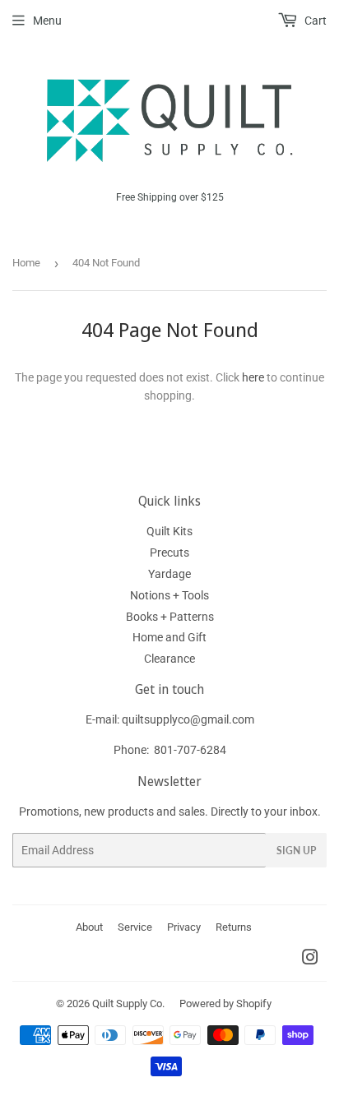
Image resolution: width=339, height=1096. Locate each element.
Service (135, 927)
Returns (234, 927)
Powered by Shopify (225, 1003)
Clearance (169, 658)
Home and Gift (169, 637)
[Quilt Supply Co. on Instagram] (310, 959)
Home (26, 263)
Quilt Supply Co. (128, 1003)
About (89, 927)
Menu (47, 20)
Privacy (184, 927)
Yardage (169, 573)
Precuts (169, 552)
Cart (314, 20)
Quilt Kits (169, 531)
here (253, 377)
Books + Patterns (170, 616)
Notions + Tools (169, 595)
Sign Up (296, 850)
